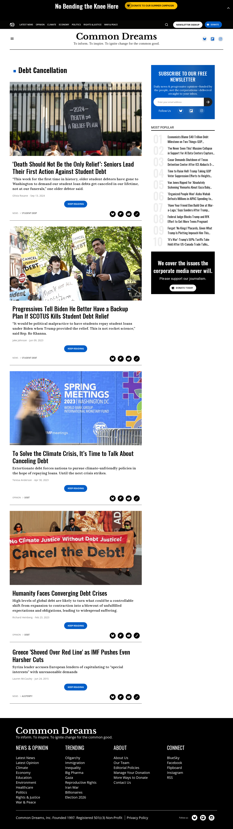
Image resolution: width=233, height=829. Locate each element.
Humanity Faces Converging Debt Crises (59, 592)
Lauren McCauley (22, 678)
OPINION (40, 24)
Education (24, 777)
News (15, 213)
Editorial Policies (126, 767)
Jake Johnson (19, 340)
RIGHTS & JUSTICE (92, 24)
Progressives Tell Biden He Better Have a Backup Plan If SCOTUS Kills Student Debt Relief (70, 312)
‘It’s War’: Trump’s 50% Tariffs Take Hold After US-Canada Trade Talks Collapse (188, 242)
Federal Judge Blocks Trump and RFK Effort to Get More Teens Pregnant (188, 219)
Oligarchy (72, 757)
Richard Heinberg (22, 617)
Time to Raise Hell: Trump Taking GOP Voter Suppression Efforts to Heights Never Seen (189, 173)
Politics (21, 792)
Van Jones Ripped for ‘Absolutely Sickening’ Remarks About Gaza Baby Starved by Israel (189, 185)
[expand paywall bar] (228, 8)
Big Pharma (74, 772)
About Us (121, 757)
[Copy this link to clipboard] (137, 214)
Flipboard (174, 767)
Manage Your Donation (132, 772)
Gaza (69, 777)
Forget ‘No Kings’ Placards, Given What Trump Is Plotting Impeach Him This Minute (190, 230)
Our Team (121, 762)
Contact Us (122, 782)
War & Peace (26, 802)
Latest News (25, 757)
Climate (22, 767)
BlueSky (173, 757)
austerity (27, 696)
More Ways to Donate (131, 777)
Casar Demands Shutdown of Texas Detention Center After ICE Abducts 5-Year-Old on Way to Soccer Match (190, 162)
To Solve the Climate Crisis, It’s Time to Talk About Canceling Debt (73, 457)
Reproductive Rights (81, 782)
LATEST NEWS (26, 24)
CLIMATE (51, 24)
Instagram (175, 772)
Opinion (16, 497)
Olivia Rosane (20, 195)
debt (27, 497)
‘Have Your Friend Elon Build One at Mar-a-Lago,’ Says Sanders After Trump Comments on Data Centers (191, 207)
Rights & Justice (28, 797)
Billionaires (74, 792)
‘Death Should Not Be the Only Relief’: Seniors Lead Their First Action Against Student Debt (73, 167)
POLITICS (76, 24)
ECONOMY (64, 24)
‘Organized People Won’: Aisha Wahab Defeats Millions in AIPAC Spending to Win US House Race (189, 196)
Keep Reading (76, 204)
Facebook (174, 762)
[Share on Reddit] (129, 214)
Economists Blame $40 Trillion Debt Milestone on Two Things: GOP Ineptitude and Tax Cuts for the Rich (189, 139)
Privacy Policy (137, 817)
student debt (29, 213)
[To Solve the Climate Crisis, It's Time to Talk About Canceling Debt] (76, 408)
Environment (26, 782)
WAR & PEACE (111, 24)
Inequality (73, 767)
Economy (23, 772)
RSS (170, 777)
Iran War (72, 787)
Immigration (75, 762)
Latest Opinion (27, 762)
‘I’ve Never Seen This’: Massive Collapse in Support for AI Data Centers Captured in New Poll (191, 150)
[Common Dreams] (12, 24)
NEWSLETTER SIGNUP (187, 25)
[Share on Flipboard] (121, 214)
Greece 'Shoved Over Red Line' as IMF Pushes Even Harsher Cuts (71, 655)
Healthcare (24, 787)
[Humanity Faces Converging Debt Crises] (76, 548)
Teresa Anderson (22, 480)
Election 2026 (75, 797)
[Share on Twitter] (113, 214)
